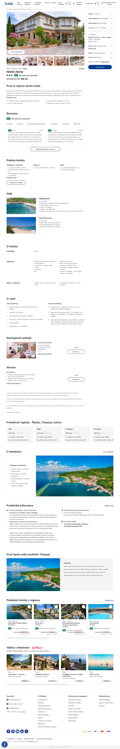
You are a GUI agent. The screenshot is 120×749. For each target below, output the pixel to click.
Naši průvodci (73, 718)
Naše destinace (17, 9)
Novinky (102, 706)
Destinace (41, 724)
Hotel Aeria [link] (36, 9)
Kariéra (40, 718)
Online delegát (73, 715)
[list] (18, 114)
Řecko (24, 9)
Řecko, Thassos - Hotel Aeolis (97, 605)
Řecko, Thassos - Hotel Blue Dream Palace (17, 606)
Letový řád (92, 48)
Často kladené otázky (75, 712)
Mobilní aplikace (104, 700)
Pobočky (41, 703)
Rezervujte (100, 67)
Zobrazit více (109, 505)
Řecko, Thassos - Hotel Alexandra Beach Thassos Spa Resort (71, 606)
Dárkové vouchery (74, 709)
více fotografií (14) (16, 52)
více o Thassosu (108, 452)
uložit (82, 68)
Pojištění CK (42, 712)
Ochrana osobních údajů (44, 738)
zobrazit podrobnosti (45, 354)
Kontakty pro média (44, 721)
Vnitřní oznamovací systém (47, 727)
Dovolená (9, 9)
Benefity (71, 706)
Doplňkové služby (74, 703)
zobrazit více (109, 600)
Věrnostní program (74, 700)
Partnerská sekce (29, 738)
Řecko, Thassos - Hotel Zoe (42, 605)
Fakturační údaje (43, 715)
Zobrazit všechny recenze (45, 149)
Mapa (25, 68)
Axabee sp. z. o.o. (33, 741)
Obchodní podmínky (45, 709)
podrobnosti (105, 62)
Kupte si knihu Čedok (106, 703)
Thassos (29, 9)
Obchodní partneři (44, 706)
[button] (4, 744)
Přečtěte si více (11, 97)
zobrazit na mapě (16, 182)
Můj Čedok (71, 721)
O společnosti (42, 700)
